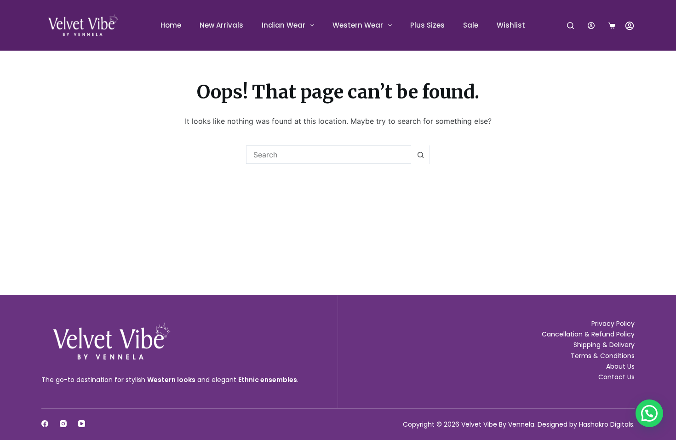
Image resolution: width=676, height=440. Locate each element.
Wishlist (511, 25)
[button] (649, 413)
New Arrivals (221, 25)
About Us (620, 366)
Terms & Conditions (603, 355)
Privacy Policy (613, 323)
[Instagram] (63, 423)
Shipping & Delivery (604, 344)
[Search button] (420, 154)
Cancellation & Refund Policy (588, 334)
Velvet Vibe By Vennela (497, 424)
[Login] (591, 25)
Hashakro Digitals (606, 424)
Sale (470, 25)
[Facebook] (44, 423)
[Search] (570, 25)
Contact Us (616, 377)
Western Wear (357, 25)
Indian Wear (283, 25)
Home (170, 25)
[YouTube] (81, 423)
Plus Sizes (427, 25)
